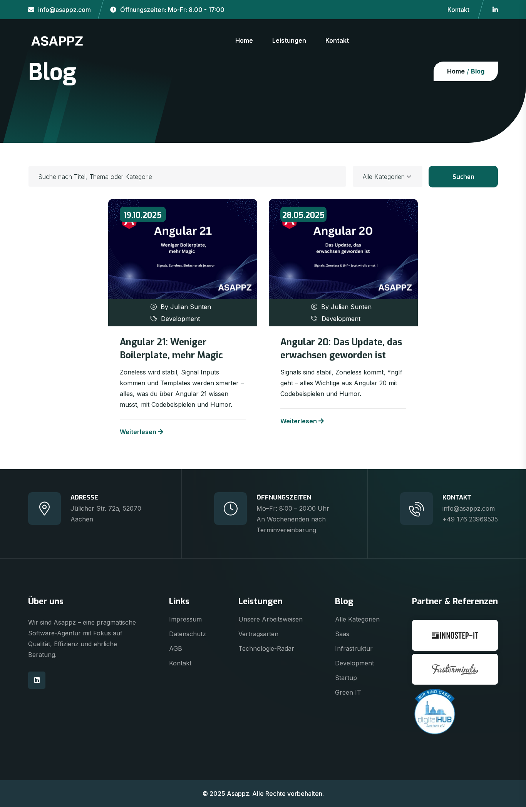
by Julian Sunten (186, 307)
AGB (175, 648)
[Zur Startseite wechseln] (57, 40)
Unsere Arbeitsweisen (270, 619)
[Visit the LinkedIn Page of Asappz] (36, 680)
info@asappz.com (64, 9)
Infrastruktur (354, 648)
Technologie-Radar (266, 648)
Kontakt (458, 9)
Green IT (348, 692)
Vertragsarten (258, 634)
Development (180, 319)
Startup (346, 678)
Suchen (463, 177)
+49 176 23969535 (470, 519)
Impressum (185, 619)
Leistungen (289, 40)
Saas (342, 634)
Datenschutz (187, 634)
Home (244, 40)
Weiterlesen (138, 432)
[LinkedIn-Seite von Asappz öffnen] (495, 9)
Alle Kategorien (357, 619)
